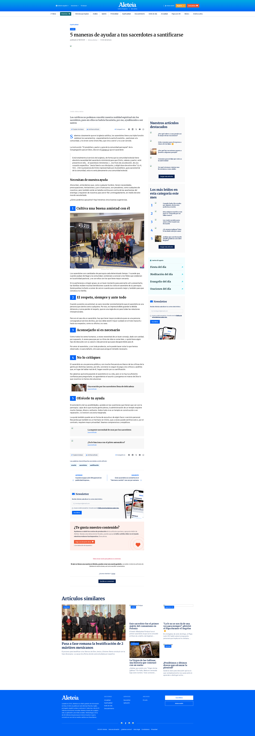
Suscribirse (179, 698)
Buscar (84, 6)
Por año (145, 700)
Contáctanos (146, 729)
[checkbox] (72, 508)
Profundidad (114, 14)
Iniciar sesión (170, 6)
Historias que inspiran (82, 14)
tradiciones (134, 644)
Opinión (104, 14)
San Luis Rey (134, 9)
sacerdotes (83, 465)
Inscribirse (77, 513)
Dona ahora (191, 6)
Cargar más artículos (166, 176)
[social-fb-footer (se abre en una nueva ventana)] (126, 723)
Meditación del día (161, 274)
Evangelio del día (160, 281)
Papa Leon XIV (176, 14)
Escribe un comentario (107, 581)
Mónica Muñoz (92, 40)
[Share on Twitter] (136, 129)
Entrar (113, 574)
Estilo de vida (153, 14)
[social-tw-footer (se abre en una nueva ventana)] (129, 723)
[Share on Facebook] (129, 129)
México (187, 14)
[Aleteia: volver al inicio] (127, 5)
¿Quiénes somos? (126, 729)
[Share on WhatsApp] (143, 129)
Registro (179, 6)
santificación (94, 465)
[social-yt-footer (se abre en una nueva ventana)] (122, 723)
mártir (133, 607)
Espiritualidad (126, 14)
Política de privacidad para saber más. (108, 508)
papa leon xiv (169, 607)
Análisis (95, 14)
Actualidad (164, 14)
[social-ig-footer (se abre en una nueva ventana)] (133, 723)
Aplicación (127, 703)
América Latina (198, 14)
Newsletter (127, 700)
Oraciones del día (160, 288)
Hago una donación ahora (83, 542)
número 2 (105, 150)
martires (66, 607)
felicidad (168, 646)
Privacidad (154, 729)
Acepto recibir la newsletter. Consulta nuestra (96, 508)
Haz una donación (114, 729)
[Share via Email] (140, 129)
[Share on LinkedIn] (132, 129)
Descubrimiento (140, 14)
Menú (54, 14)
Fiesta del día (158, 267)
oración (73, 465)
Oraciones (64, 14)
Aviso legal (136, 729)
